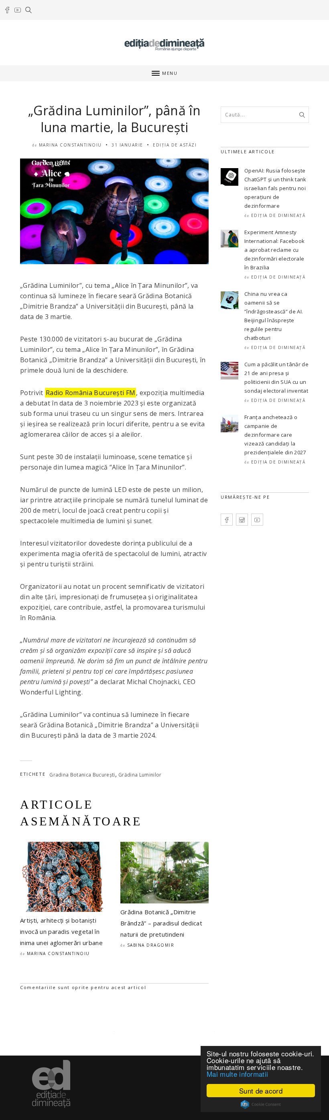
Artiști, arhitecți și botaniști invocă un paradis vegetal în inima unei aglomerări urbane (61, 931)
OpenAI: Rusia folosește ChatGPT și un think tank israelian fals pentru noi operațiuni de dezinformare (275, 188)
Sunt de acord (260, 1091)
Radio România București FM (90, 392)
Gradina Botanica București (82, 774)
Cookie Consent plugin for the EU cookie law (261, 1104)
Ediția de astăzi (175, 145)
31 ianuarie (127, 145)
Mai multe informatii (237, 1074)
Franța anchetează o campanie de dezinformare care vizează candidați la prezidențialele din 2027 (275, 434)
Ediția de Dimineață (278, 215)
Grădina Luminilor (139, 774)
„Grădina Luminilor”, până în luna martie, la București (114, 119)
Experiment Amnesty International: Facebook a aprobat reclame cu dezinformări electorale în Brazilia (274, 250)
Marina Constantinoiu (70, 145)
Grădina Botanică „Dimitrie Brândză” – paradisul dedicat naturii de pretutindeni (161, 923)
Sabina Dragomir (151, 945)
